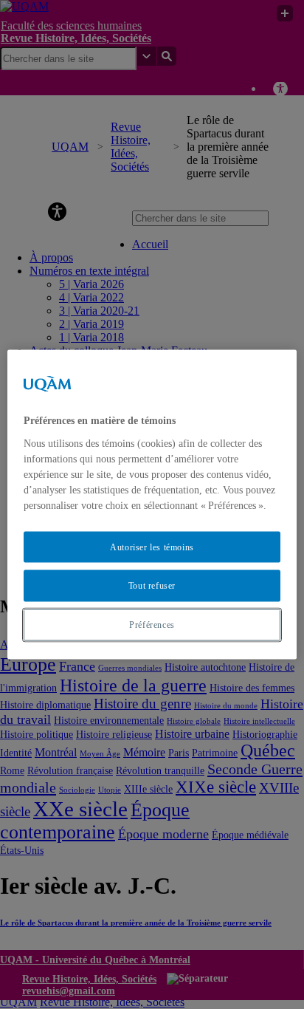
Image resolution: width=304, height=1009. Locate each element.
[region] (151, 505)
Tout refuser (152, 586)
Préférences (152, 625)
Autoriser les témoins (152, 546)
